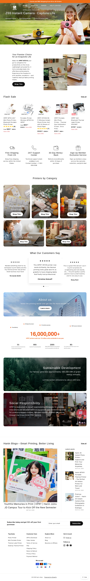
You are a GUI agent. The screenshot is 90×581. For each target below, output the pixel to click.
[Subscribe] (38, 296)
